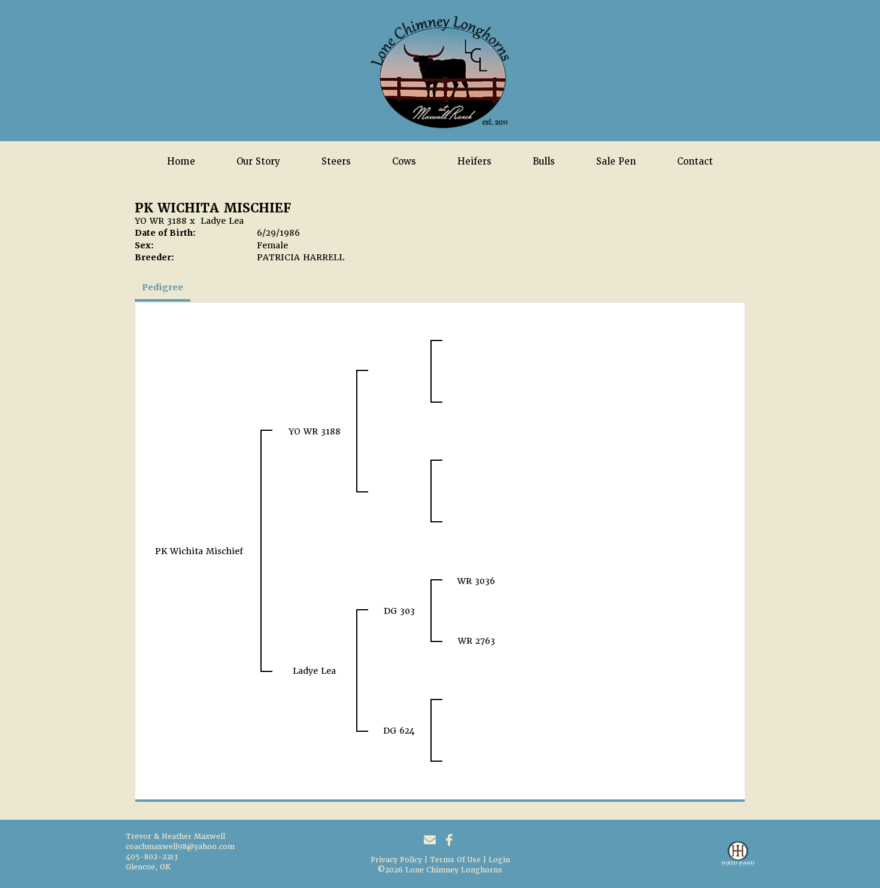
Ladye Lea (222, 220)
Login (499, 860)
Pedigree (162, 287)
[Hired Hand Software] (737, 859)
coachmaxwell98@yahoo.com (180, 846)
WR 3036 (476, 581)
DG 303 (399, 611)
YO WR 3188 (161, 220)
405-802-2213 (152, 857)
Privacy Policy (396, 860)
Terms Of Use (455, 860)
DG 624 (399, 730)
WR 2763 (476, 640)
